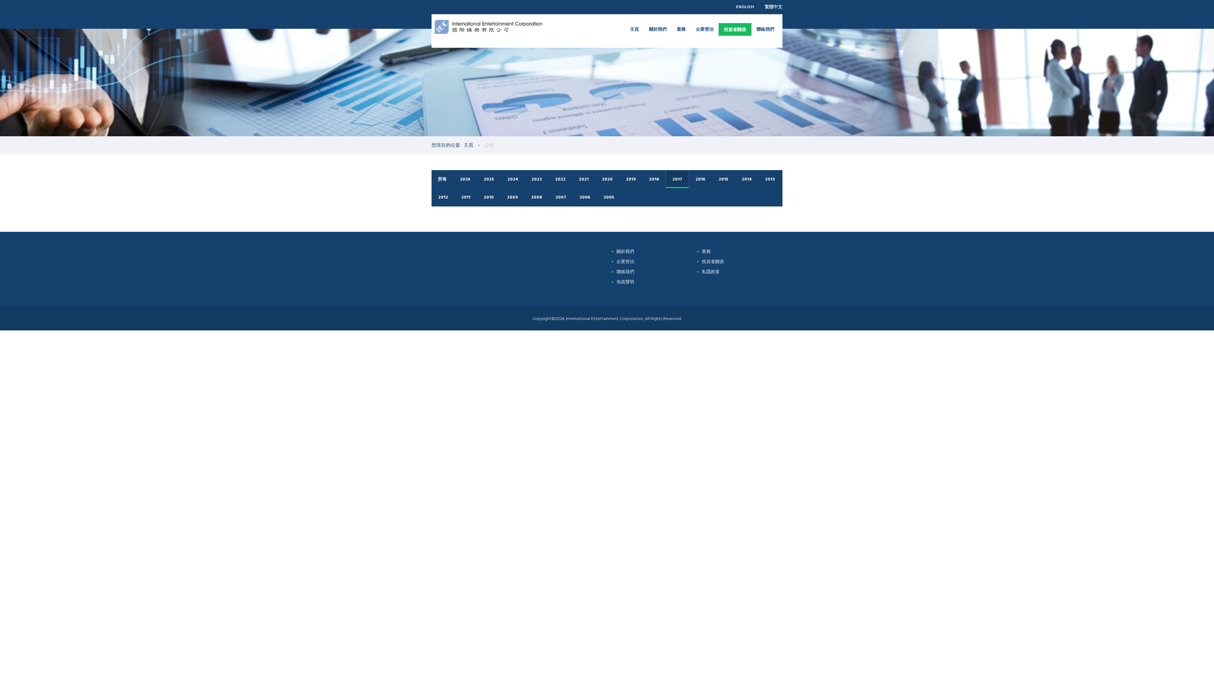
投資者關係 (735, 29)
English (745, 6)
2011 (465, 197)
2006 (584, 197)
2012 (443, 197)
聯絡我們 (765, 29)
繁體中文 (773, 6)
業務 (681, 29)
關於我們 (658, 29)
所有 (442, 179)
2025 (489, 179)
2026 (465, 179)
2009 (512, 197)
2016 (700, 179)
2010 (489, 197)
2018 (654, 179)
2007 (560, 197)
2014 (747, 179)
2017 (677, 179)
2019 (631, 179)
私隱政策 (711, 271)
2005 (609, 197)
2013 (770, 179)
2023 (536, 179)
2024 (512, 179)
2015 (723, 179)
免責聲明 (625, 282)
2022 (560, 179)
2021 (584, 179)
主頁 (634, 29)
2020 (607, 179)
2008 (536, 197)
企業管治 (705, 29)
